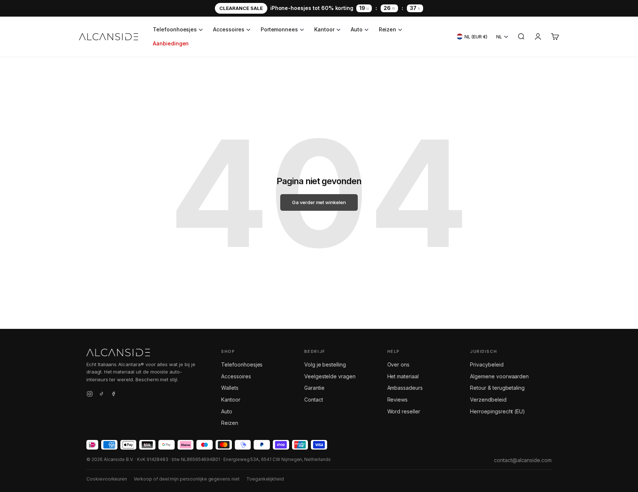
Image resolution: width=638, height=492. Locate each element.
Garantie (314, 388)
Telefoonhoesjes (175, 29)
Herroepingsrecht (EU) (497, 411)
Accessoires (228, 29)
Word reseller (403, 411)
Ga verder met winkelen (319, 202)
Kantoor (324, 29)
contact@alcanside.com (523, 460)
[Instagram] (89, 395)
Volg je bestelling (325, 364)
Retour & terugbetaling (497, 388)
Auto (357, 29)
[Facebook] (113, 395)
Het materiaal (403, 376)
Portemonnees (279, 29)
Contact (313, 399)
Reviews (397, 399)
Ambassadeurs (405, 388)
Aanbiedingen (171, 43)
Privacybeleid (486, 364)
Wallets (230, 388)
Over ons (398, 364)
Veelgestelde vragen (330, 376)
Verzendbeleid (488, 399)
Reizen (388, 29)
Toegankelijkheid (265, 479)
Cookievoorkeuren (106, 479)
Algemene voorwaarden (499, 376)
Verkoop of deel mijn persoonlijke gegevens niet (187, 479)
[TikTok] (101, 395)
